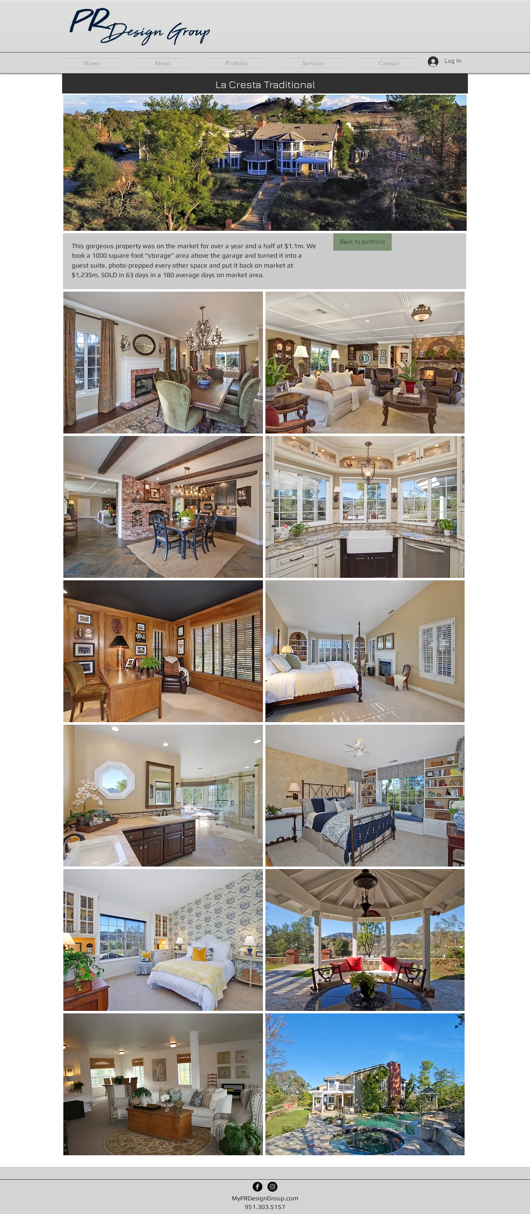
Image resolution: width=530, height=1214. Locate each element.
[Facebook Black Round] (258, 1187)
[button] (163, 362)
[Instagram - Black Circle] (272, 1187)
